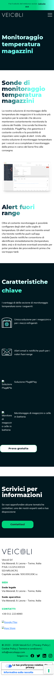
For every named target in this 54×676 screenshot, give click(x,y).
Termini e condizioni (30, 648)
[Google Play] (27, 622)
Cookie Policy (9, 648)
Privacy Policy (41, 644)
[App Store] (27, 628)
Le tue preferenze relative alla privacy (30, 666)
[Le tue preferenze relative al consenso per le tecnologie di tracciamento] (49, 671)
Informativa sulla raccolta (18, 672)
